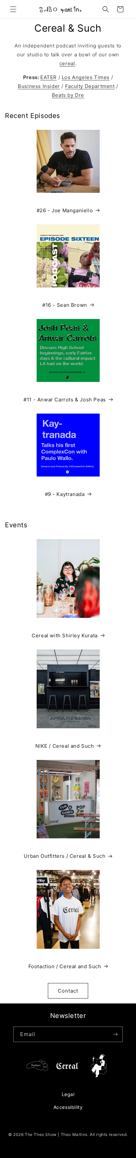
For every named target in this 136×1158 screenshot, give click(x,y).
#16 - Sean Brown (64, 305)
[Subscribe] (115, 1034)
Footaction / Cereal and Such (64, 966)
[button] (13, 9)
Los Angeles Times (86, 77)
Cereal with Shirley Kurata (65, 635)
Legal (68, 1094)
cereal (67, 63)
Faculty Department (90, 86)
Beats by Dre (68, 95)
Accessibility (68, 1107)
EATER (48, 77)
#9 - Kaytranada (65, 494)
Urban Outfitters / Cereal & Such (64, 856)
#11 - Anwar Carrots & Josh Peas (64, 399)
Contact (68, 991)
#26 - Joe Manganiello (65, 210)
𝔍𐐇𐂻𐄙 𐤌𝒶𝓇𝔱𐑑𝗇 (60, 9)
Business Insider (39, 86)
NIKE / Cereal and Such (64, 746)
